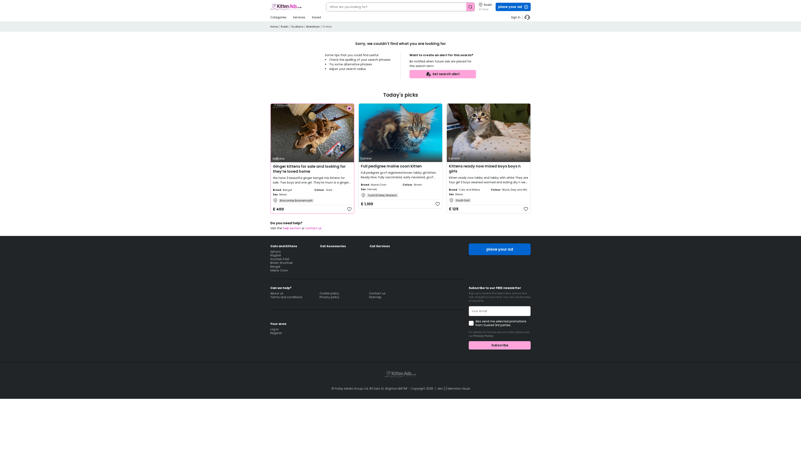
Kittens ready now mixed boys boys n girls (485, 168)
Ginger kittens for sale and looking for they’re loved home (309, 169)
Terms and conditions (286, 297)
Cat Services (380, 246)
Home (274, 26)
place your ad (510, 6)
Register (276, 333)
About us (276, 293)
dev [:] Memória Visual (453, 388)
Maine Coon (279, 270)
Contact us (377, 293)
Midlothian (313, 26)
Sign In (515, 17)
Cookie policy (329, 293)
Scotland (297, 26)
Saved (316, 17)
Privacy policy (329, 297)
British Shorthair (281, 263)
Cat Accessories (333, 246)
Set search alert (446, 74)
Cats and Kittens (283, 246)
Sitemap (375, 297)
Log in (274, 329)
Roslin (284, 26)
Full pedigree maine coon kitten (391, 166)
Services (299, 17)
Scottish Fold (279, 259)
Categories (278, 17)
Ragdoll (275, 255)
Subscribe (499, 345)
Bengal (275, 267)
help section (292, 228)
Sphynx (275, 251)
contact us (313, 228)
